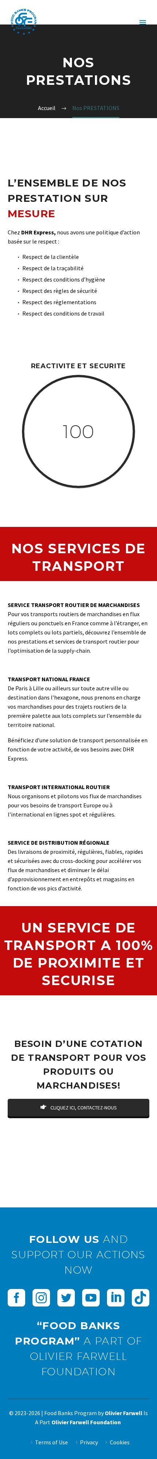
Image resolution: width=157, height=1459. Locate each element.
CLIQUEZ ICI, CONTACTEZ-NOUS (83, 1107)
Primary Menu (142, 22)
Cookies (120, 1442)
